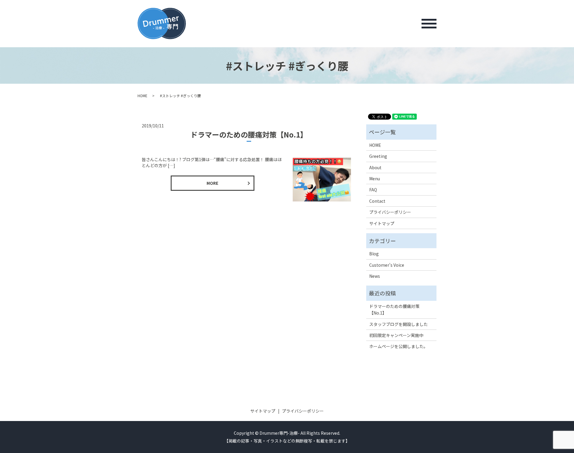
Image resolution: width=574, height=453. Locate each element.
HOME (142, 95)
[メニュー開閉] (429, 23)
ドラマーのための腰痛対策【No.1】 (248, 134)
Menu (374, 178)
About (375, 167)
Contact (377, 201)
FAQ (373, 190)
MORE (212, 183)
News (374, 276)
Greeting (378, 156)
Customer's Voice (386, 265)
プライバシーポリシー (390, 212)
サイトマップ (381, 223)
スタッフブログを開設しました (398, 324)
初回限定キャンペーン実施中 (396, 335)
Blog (374, 254)
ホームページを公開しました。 (398, 346)
